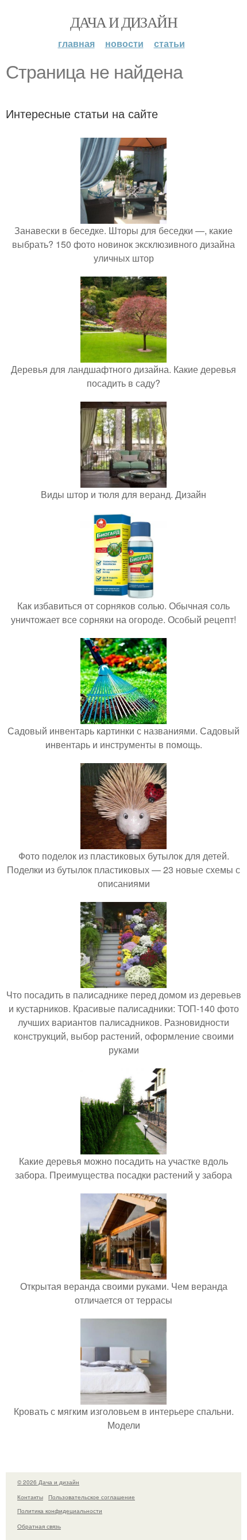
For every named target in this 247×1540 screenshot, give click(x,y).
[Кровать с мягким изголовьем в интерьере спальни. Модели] (123, 1397)
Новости (124, 43)
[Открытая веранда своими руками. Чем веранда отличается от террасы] (123, 1272)
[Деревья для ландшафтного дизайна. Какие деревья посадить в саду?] (123, 355)
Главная (76, 43)
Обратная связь (39, 1526)
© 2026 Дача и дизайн (48, 1482)
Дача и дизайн (123, 22)
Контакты (30, 1497)
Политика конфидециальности (59, 1511)
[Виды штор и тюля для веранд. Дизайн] (123, 480)
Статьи (169, 43)
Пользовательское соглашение (91, 1497)
